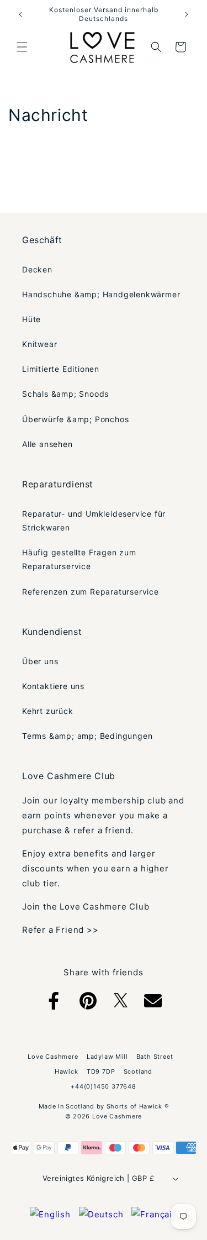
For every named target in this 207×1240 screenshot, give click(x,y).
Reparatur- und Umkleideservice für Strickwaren (94, 520)
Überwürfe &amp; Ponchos (75, 419)
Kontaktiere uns (53, 686)
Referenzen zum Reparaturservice (90, 591)
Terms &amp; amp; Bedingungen (87, 735)
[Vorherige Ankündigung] (20, 14)
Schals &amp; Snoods (65, 393)
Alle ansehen (47, 444)
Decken (37, 269)
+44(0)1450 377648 (103, 1086)
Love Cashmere (117, 1116)
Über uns (40, 661)
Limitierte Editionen (60, 369)
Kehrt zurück (47, 711)
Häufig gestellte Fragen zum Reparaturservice (79, 559)
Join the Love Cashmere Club (86, 906)
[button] (22, 47)
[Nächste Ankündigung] (186, 14)
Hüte (31, 319)
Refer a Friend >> (60, 929)
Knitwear (39, 344)
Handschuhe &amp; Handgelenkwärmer (101, 294)
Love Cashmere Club (68, 775)
